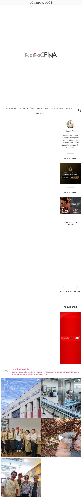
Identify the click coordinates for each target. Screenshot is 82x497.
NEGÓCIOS (31, 108)
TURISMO (39, 108)
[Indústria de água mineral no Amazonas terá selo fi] (61, 398)
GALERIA (22, 108)
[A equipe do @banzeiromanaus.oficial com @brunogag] (21, 437)
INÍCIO (7, 108)
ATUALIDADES (59, 108)
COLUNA (14, 108)
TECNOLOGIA (38, 113)
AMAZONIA (49, 108)
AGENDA (69, 108)
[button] (63, 286)
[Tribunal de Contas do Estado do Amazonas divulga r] (21, 398)
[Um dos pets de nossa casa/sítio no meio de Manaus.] (61, 437)
